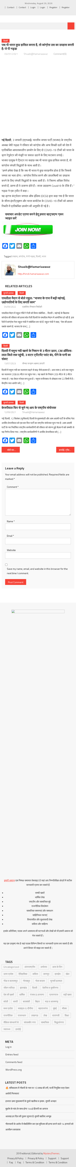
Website (11, 550)
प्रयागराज (53, 994)
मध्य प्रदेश (8, 1008)
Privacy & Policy (15, 1158)
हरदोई (18, 1029)
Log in (8, 1047)
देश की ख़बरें (9, 994)
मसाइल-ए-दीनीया (25, 1008)
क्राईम (57, 974)
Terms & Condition (34, 1162)
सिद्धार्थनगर (59, 1022)
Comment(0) (60, 54)
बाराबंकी (26, 1001)
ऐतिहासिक (23, 974)
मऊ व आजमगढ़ (51, 1001)
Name (11, 521)
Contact (10, 7)
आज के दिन (57, 967)
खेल (67, 974)
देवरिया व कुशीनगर (50, 987)
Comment (13, 487)
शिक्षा (67, 1015)
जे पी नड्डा (30, 256)
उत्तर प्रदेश (8, 974)
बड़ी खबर (67, 994)
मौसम (64, 1008)
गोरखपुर (26, 981)
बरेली (6, 1001)
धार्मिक (22, 994)
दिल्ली (5, 40)
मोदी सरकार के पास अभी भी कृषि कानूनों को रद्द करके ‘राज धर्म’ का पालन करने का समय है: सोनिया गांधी (13, 450)
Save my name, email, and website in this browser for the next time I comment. (37, 571)
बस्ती (15, 1001)
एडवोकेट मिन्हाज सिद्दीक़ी (32, 306)
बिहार (37, 1001)
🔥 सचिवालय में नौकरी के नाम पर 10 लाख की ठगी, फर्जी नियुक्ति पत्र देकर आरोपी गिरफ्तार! (37, 1090)
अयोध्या (43, 967)
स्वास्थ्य (7, 1029)
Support (52, 1158)
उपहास (15, 256)
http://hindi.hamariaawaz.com (33, 274)
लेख (45, 1015)
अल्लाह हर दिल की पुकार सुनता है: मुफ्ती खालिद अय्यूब (28, 1116)
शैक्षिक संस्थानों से (11, 1022)
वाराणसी (55, 1015)
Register (53, 7)
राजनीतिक (8, 1015)
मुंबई (55, 1008)
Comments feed (13, 1062)
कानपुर (46, 974)
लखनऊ (34, 1015)
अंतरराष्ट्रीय (29, 967)
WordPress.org (13, 1069)
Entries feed (11, 1054)
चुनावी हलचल (8, 293)
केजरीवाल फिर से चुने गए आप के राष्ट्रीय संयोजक (29, 407)
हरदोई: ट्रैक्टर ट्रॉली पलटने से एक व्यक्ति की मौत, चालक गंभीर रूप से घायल (66, 450)
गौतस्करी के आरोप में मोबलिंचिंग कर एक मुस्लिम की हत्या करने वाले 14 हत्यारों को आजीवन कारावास (39, 1126)
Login (33, 7)
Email (10, 536)
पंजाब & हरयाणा (37, 994)
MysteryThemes (51, 1153)
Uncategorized (11, 967)
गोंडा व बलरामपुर (11, 981)
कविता (35, 974)
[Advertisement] (38, 97)
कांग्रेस (22, 256)
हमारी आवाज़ (9, 880)
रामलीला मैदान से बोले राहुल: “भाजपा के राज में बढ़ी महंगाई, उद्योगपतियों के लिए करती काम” (33, 300)
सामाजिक (45, 1022)
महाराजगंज (43, 1008)
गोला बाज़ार (40, 981)
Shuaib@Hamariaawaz (36, 54)
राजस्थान (22, 1015)
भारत (44, 256)
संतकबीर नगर (30, 1022)
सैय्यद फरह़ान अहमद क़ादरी (33, 363)
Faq (11, 1162)
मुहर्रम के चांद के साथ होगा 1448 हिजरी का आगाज (26, 1108)
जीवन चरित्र (9, 987)
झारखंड (23, 987)
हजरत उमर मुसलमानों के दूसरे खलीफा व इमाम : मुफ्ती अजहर (30, 1101)
